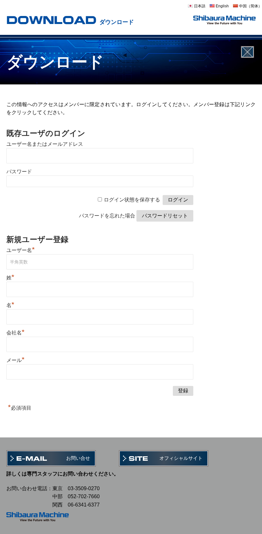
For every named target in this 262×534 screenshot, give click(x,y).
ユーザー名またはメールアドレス (44, 144)
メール (15, 360)
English (222, 6)
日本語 (199, 6)
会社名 (15, 332)
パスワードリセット (165, 215)
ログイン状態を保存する (132, 199)
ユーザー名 (20, 250)
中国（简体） (250, 6)
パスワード (19, 171)
